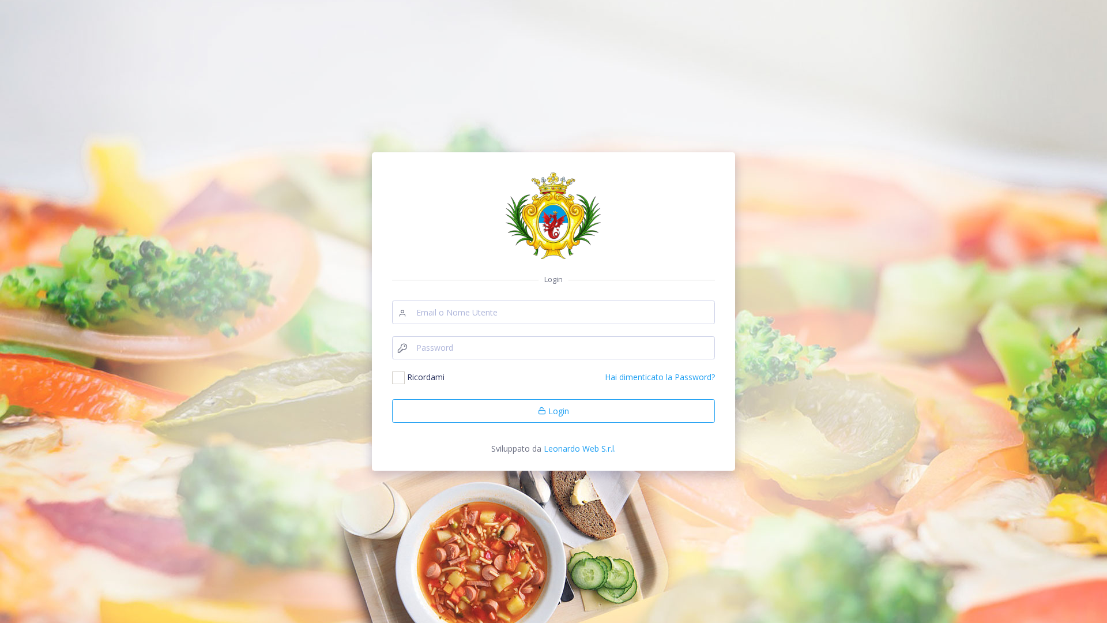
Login (557, 411)
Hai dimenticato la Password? (660, 376)
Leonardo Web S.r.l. (580, 448)
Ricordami (426, 376)
